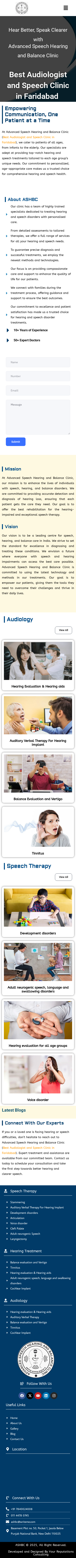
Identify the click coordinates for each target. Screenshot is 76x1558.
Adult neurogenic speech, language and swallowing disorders (38, 989)
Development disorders (38, 933)
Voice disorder (38, 1100)
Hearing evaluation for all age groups (38, 1046)
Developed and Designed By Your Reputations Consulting (41, 1553)
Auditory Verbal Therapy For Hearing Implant (38, 742)
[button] (62, 8)
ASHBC (20, 1545)
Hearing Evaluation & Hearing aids (38, 686)
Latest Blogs (14, 1110)
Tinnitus (38, 853)
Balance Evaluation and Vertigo (38, 799)
